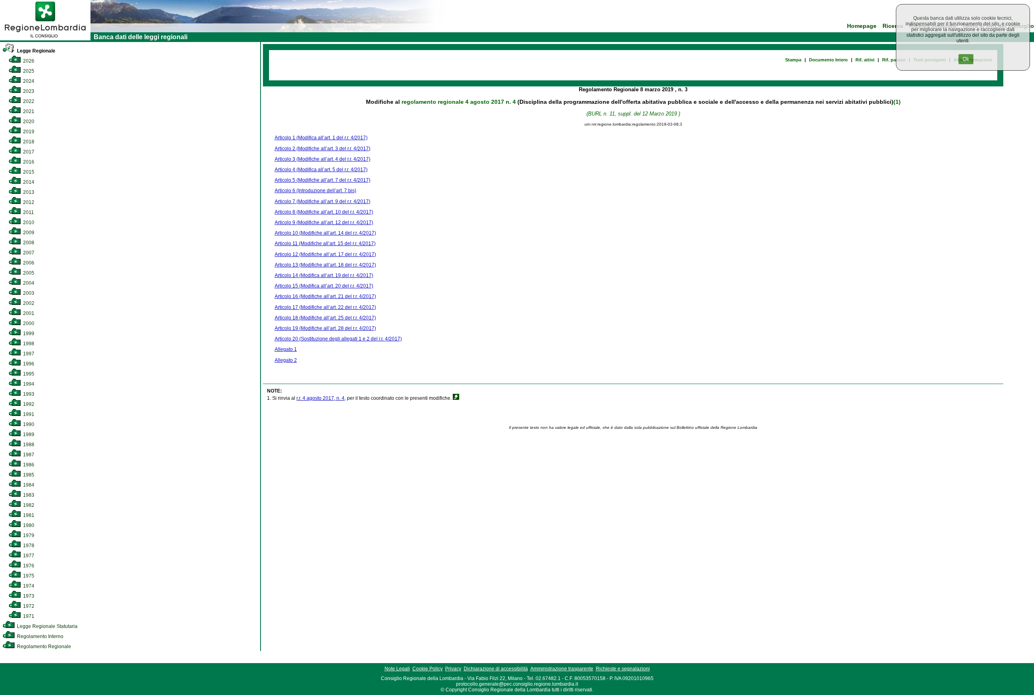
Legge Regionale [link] (35, 51)
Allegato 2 (286, 360)
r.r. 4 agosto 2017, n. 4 (320, 398)
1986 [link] (28, 465)
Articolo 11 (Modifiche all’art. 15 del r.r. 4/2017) (325, 243)
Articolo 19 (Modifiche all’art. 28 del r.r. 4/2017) (325, 328)
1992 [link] (28, 404)
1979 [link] (28, 535)
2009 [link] (28, 232)
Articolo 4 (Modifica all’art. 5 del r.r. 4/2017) (321, 169)
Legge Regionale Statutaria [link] (47, 626)
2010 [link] (28, 222)
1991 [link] (28, 414)
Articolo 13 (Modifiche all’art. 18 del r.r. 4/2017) (325, 265)
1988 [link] (28, 444)
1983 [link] (28, 495)
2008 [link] (28, 243)
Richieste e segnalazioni (623, 669)
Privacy (453, 669)
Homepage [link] (861, 26)
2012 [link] (28, 202)
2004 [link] (28, 283)
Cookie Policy (427, 669)
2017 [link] (28, 152)
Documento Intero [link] (828, 59)
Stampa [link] (793, 59)
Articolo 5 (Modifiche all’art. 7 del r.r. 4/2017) (322, 180)
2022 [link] (28, 101)
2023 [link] (28, 91)
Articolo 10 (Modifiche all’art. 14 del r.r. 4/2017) (325, 233)
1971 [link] (28, 616)
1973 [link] (28, 596)
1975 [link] (28, 576)
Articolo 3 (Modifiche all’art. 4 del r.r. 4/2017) (322, 159)
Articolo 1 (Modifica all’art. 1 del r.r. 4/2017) (321, 138)
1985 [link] (28, 475)
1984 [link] (28, 485)
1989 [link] (28, 434)
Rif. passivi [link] (894, 59)
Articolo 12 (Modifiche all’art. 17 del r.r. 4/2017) (325, 254)
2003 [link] (28, 293)
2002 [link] (28, 303)
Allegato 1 (286, 349)
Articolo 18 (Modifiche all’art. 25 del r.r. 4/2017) (325, 318)
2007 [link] (28, 253)
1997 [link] (28, 354)
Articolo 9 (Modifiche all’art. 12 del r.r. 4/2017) (324, 222)
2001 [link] (28, 313)
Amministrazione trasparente (561, 669)
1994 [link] (28, 384)
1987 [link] (28, 455)
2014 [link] (28, 182)
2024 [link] (28, 81)
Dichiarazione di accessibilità (496, 669)
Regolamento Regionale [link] (43, 646)
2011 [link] (28, 212)
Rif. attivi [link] (864, 59)
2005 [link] (28, 273)
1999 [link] (28, 333)
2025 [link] (28, 71)
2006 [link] (28, 263)
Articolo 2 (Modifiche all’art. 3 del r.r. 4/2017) (322, 148)
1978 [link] (28, 545)
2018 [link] (28, 142)
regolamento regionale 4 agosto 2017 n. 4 (458, 102)
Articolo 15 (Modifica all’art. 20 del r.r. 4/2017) (324, 286)
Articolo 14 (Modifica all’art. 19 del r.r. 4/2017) (324, 275)
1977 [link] (28, 556)
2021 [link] (28, 111)
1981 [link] (28, 515)
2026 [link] (28, 61)
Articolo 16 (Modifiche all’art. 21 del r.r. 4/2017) (325, 296)
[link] (45, 39)
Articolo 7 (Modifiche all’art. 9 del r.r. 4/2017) (322, 201)
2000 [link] (28, 323)
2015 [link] (28, 172)
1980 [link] (28, 525)
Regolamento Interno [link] (39, 636)
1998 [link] (28, 343)
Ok (966, 59)
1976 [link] (28, 566)
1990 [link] (28, 424)
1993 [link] (28, 394)
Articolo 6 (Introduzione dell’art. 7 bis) (315, 190)
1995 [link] (28, 374)
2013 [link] (28, 192)
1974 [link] (28, 586)
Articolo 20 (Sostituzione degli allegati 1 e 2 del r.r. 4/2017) (338, 339)
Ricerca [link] (893, 26)
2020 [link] (28, 121)
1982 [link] (28, 505)
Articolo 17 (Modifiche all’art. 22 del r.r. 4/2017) (325, 307)
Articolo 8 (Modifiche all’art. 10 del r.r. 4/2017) (324, 212)
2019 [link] (28, 131)
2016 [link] (28, 162)
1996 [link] (28, 364)
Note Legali (397, 669)
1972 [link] (28, 606)
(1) (897, 102)
